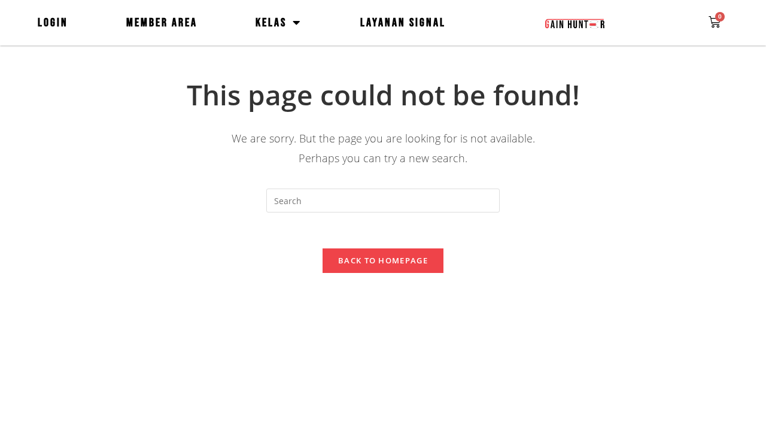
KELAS (271, 23)
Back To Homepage (383, 260)
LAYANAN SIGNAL (403, 23)
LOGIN (53, 23)
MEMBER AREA (161, 23)
